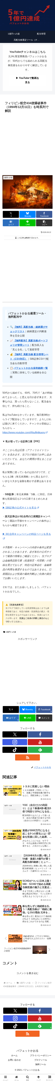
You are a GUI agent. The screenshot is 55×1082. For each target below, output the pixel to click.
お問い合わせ (14, 1060)
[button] (44, 222)
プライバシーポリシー (40, 1055)
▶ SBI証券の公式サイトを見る (19, 507)
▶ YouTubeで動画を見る (27, 80)
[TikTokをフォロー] (14, 750)
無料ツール (40, 1064)
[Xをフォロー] (14, 734)
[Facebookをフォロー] (40, 734)
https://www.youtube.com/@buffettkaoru (23, 432)
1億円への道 (11, 632)
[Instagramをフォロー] (14, 742)
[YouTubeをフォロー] (40, 742)
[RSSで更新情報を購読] (27, 757)
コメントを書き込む (27, 973)
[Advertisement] (27, 143)
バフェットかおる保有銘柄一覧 (31, 368)
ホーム (14, 1055)
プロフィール (40, 1060)
